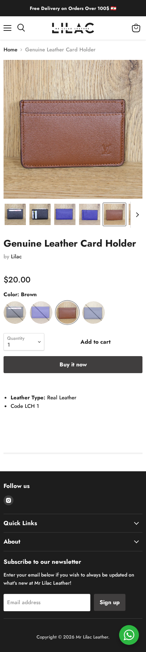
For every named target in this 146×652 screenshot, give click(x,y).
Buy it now (73, 364)
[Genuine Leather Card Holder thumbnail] (15, 214)
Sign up (110, 602)
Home (10, 50)
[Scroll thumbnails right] (136, 215)
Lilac (16, 256)
